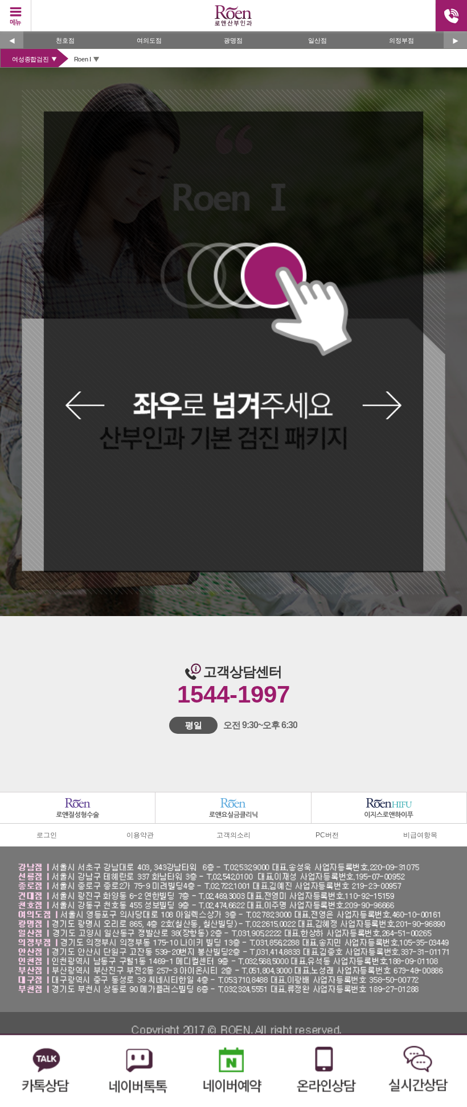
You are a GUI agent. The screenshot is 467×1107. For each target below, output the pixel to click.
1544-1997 (233, 694)
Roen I (83, 59)
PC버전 (327, 835)
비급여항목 (420, 835)
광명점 (233, 40)
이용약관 (140, 835)
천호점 (65, 40)
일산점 (317, 40)
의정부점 (401, 40)
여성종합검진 (30, 59)
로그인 (46, 835)
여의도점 (149, 40)
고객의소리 (233, 835)
